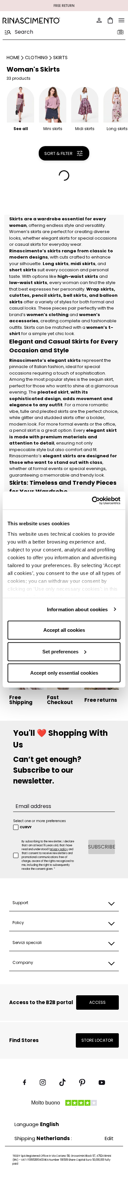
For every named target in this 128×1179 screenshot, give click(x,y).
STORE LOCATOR (97, 1040)
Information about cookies (77, 609)
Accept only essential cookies (64, 673)
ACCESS (97, 1002)
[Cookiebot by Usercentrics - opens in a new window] (92, 500)
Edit (109, 1138)
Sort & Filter (58, 153)
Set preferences (60, 651)
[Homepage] (31, 20)
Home (13, 57)
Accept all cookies (64, 630)
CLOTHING (36, 57)
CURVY (26, 827)
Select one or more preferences (39, 820)
